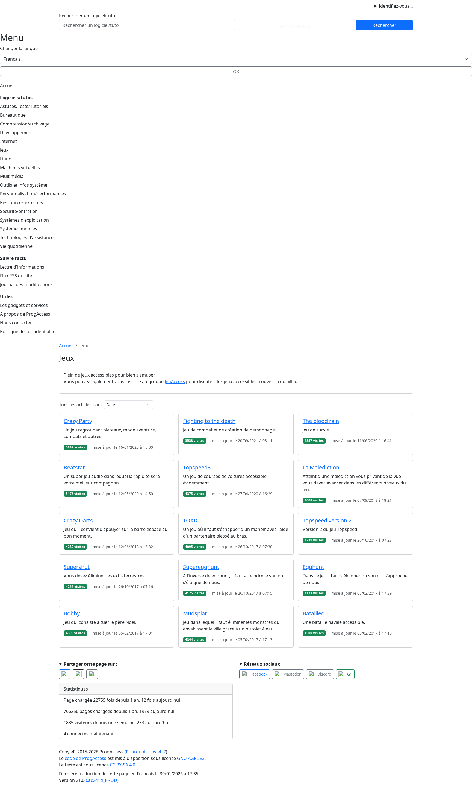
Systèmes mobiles (18, 229)
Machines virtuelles (20, 168)
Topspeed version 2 (327, 520)
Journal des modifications (26, 284)
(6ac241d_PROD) (101, 780)
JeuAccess (175, 381)
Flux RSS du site (16, 276)
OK (236, 72)
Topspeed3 (197, 467)
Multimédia (11, 176)
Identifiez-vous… (396, 6)
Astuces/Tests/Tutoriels (24, 106)
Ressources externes (21, 202)
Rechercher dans (295, 26)
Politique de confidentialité (27, 331)
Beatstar (74, 467)
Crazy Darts (78, 520)
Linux (5, 159)
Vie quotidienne (16, 246)
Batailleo (313, 613)
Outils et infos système (23, 185)
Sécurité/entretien (19, 211)
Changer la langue (19, 48)
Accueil (7, 86)
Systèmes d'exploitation (24, 220)
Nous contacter (16, 323)
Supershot (77, 567)
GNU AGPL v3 (191, 758)
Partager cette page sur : (90, 664)
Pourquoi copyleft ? (146, 752)
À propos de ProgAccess (25, 314)
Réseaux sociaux (262, 664)
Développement (16, 133)
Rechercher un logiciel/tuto (87, 16)
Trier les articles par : (80, 404)
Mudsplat (195, 613)
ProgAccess (77, 5)
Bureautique (13, 115)
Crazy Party (78, 421)
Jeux (4, 150)
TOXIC (191, 520)
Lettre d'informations (22, 267)
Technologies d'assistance (27, 237)
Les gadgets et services (24, 305)
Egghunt (313, 567)
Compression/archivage (24, 124)
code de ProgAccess (85, 758)
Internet (8, 141)
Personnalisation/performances (33, 194)
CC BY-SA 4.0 (122, 765)
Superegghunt (201, 567)
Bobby (72, 613)
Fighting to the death (209, 421)
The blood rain (321, 421)
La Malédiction (321, 467)
